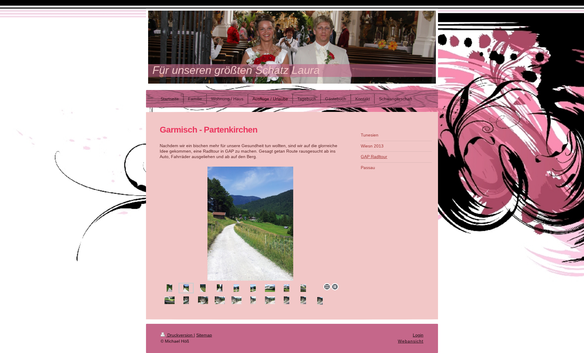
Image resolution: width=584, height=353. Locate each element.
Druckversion (180, 335)
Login (418, 335)
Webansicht (410, 341)
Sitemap (204, 335)
